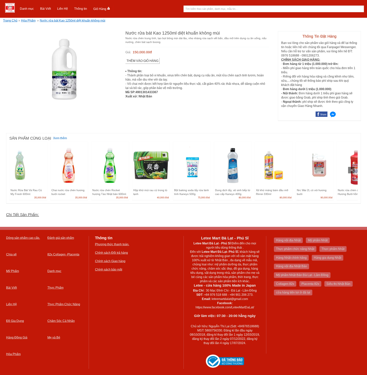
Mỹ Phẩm (12, 271)
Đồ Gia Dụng (15, 320)
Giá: (128, 52)
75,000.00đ (204, 197)
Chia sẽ (11, 254)
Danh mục (54, 271)
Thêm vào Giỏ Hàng (142, 60)
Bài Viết (11, 287)
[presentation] (351, 170)
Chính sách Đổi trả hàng (111, 252)
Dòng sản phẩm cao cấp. (23, 237)
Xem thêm (60, 138)
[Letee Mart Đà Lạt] (10, 8)
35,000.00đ (40, 197)
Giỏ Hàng (99, 9)
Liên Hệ (62, 8)
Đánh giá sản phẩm (60, 237)
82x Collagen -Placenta (63, 254)
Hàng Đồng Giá (16, 337)
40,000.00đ (163, 197)
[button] (27, 8)
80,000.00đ (245, 197)
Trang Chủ (10, 20)
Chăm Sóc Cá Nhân (61, 320)
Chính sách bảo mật (108, 269)
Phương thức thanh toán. (112, 244)
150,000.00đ (142, 52)
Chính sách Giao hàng (110, 261)
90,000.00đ (326, 197)
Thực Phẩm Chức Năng (63, 304)
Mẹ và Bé (53, 337)
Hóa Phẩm (28, 20)
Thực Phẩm (55, 287)
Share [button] (323, 114)
